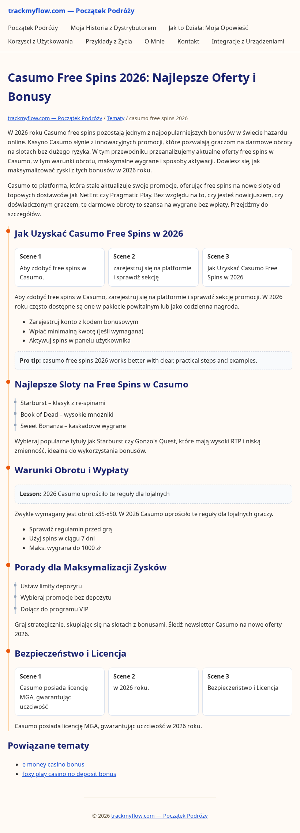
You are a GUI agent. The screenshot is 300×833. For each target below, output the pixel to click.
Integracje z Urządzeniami (248, 41)
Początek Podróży (33, 28)
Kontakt (188, 41)
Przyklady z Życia (109, 41)
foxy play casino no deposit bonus (69, 774)
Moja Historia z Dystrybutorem (113, 28)
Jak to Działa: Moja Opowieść (208, 28)
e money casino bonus (53, 764)
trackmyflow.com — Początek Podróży (55, 118)
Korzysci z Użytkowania (40, 41)
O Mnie (155, 41)
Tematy (115, 118)
